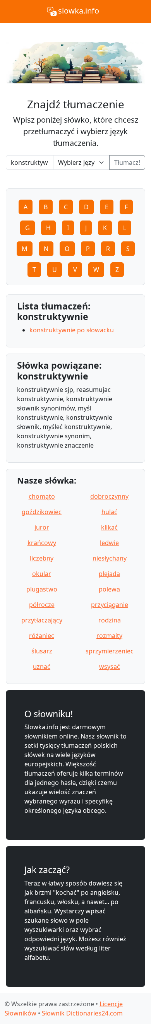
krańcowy (41, 542)
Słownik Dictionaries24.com (82, 1013)
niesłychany (110, 558)
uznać (41, 666)
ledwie (109, 542)
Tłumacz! (127, 162)
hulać (109, 512)
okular (41, 573)
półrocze (42, 604)
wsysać (109, 666)
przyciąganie (109, 604)
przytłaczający (41, 620)
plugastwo (41, 589)
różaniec (41, 635)
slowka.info (78, 10)
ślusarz (41, 651)
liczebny (41, 558)
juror (41, 527)
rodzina (109, 620)
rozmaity (109, 635)
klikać (109, 527)
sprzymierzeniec (110, 651)
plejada (109, 573)
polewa (109, 589)
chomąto (42, 496)
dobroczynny (109, 496)
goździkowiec (42, 512)
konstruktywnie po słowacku (71, 330)
